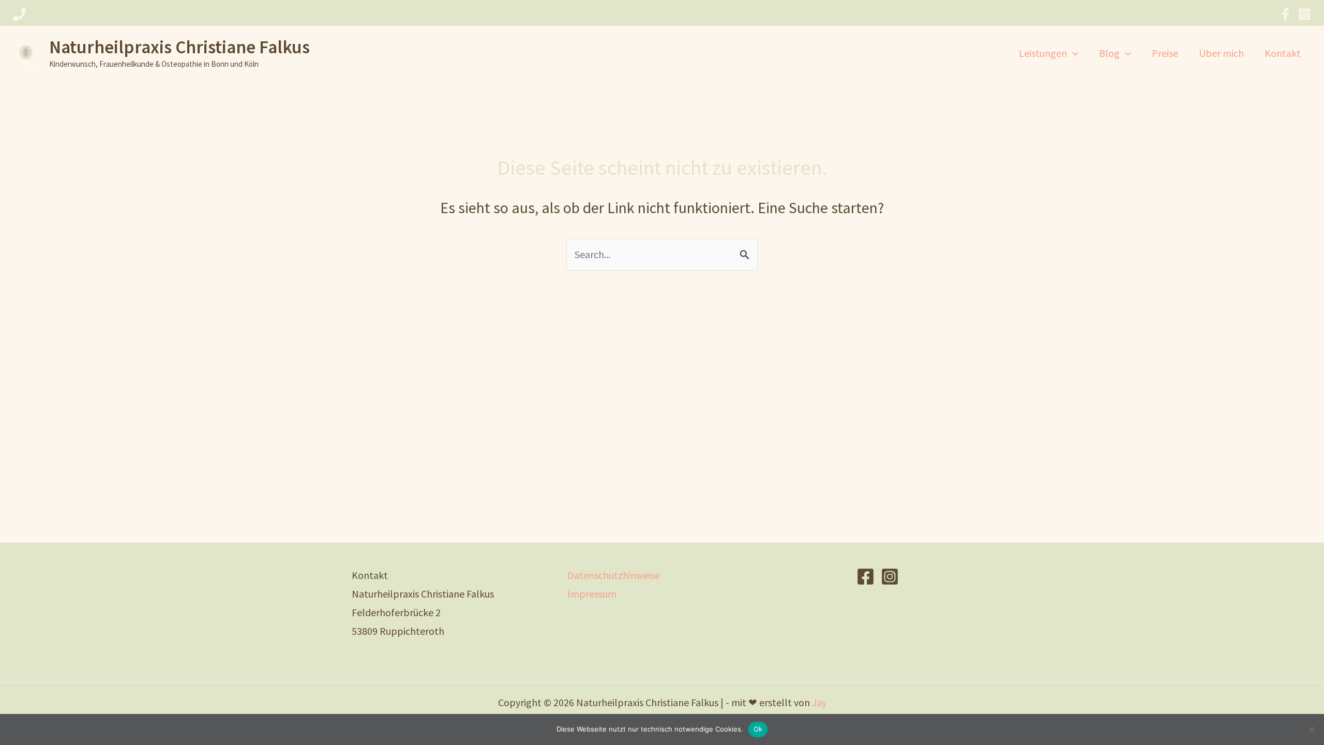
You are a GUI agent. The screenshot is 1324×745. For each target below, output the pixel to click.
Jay (819, 702)
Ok (758, 729)
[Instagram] (1304, 14)
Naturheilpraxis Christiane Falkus (179, 47)
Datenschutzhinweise (613, 575)
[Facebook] (1285, 14)
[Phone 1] (19, 14)
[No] (1311, 729)
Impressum (591, 593)
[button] (1072, 53)
